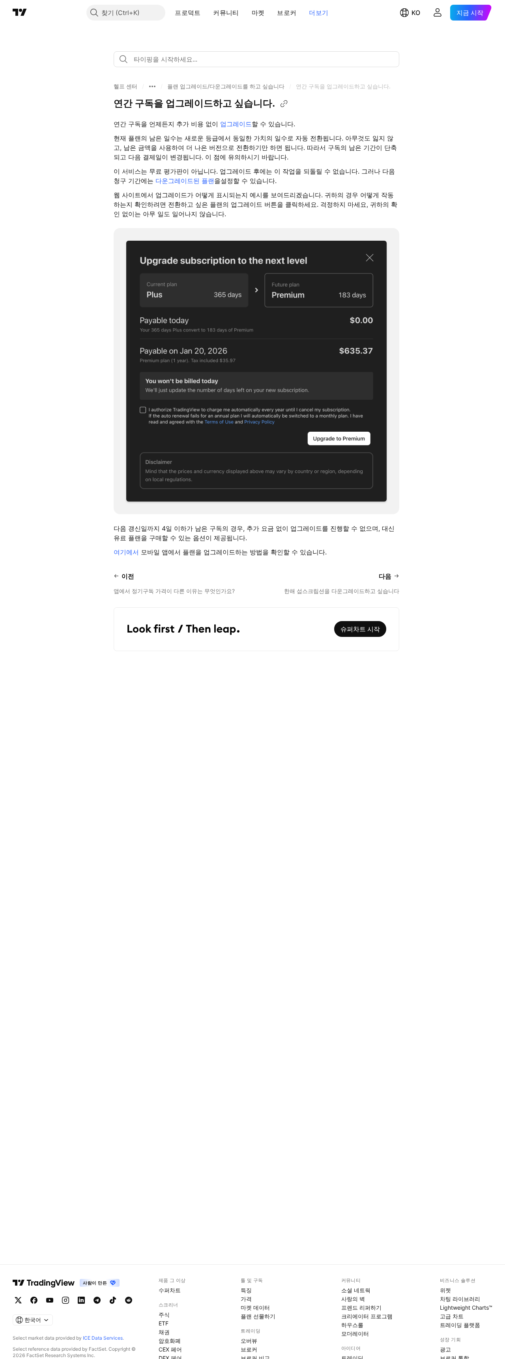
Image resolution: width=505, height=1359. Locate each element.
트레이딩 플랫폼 (460, 1325)
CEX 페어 (170, 1349)
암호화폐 (170, 1340)
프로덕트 (187, 13)
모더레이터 (355, 1333)
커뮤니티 (226, 13)
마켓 (258, 13)
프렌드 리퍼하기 (361, 1307)
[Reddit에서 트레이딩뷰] (128, 1300)
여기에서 (126, 552)
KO (415, 13)
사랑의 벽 (353, 1298)
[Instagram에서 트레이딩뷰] (65, 1300)
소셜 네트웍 (355, 1290)
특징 (246, 1290)
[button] (206, 13)
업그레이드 (236, 124)
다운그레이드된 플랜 (184, 181)
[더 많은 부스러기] (152, 86)
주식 (164, 1314)
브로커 (286, 13)
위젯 (445, 1290)
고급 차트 (452, 1316)
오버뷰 (249, 1340)
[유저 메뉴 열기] (437, 13)
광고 (445, 1349)
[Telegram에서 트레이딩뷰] (97, 1300)
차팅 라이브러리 (460, 1298)
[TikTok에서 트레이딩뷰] (112, 1300)
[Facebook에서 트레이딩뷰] (33, 1300)
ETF (163, 1323)
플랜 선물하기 (258, 1316)
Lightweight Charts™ (466, 1307)
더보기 (318, 13)
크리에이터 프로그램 (367, 1316)
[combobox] (256, 59)
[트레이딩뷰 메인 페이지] (20, 12)
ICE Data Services (103, 1338)
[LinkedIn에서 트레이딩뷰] (81, 1300)
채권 (164, 1332)
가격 (246, 1298)
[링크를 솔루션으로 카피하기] (284, 104)
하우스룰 (352, 1325)
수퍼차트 (170, 1290)
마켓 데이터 (255, 1307)
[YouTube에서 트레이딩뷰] (49, 1300)
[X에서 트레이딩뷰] (18, 1300)
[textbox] (259, 59)
